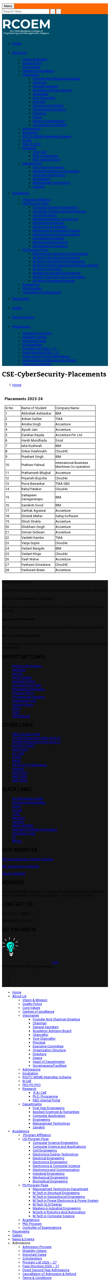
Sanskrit (39, 187)
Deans (37, 117)
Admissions (31, 129)
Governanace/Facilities (50, 125)
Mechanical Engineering (50, 242)
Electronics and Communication (56, 234)
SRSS (16, 708)
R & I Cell (39, 152)
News (16, 806)
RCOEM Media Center (27, 799)
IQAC (16, 712)
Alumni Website (13, 873)
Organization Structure (49, 109)
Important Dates (34, 341)
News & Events (23, 317)
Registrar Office (23, 681)
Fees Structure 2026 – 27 (41, 352)
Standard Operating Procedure (34, 829)
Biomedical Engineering (50, 246)
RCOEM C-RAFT (23, 746)
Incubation (30, 132)
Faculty (17, 674)
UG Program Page (36, 203)
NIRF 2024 (19, 773)
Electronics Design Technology (55, 219)
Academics (20, 193)
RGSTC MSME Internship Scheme (47, 136)
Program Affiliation (37, 200)
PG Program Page (35, 250)
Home (16, 43)
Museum (18, 818)
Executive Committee (48, 105)
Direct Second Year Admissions (46, 356)
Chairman (40, 82)
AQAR (16, 757)
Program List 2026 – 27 (40, 349)
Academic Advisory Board (52, 90)
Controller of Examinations (42, 292)
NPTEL (17, 841)
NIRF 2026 (19, 780)
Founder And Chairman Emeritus (56, 78)
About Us (19, 53)
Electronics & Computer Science (56, 230)
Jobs (16, 814)
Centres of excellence (38, 71)
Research (29, 148)
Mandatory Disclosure (28, 689)
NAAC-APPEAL (23, 826)
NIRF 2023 (19, 776)
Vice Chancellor (44, 98)
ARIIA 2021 (20, 749)
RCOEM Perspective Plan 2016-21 (36, 738)
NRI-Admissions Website (20, 866)
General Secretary (46, 86)
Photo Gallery (22, 677)
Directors (39, 113)
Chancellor (40, 94)
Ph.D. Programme (45, 156)
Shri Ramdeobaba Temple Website (27, 859)
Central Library (22, 704)
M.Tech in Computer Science (53, 281)
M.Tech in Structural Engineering (56, 257)
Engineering (41, 179)
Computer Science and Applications (59, 211)
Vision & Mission (35, 59)
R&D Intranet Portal (26, 734)
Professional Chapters (28, 697)
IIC (14, 837)
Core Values (31, 67)
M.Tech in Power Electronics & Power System (65, 265)
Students (19, 670)
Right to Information (27, 666)
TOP (55, 962)
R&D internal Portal (46, 160)
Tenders (18, 822)
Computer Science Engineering (55, 207)
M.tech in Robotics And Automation (59, 277)
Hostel (17, 810)
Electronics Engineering (50, 227)
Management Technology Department (60, 254)
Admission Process (37, 333)
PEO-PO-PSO (32, 144)
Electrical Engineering (48, 223)
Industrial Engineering (48, 238)
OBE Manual (21, 716)
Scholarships (32, 345)
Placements (20, 299)
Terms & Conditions (37, 364)
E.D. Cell (18, 753)
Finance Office (23, 693)
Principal (39, 102)
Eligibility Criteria (35, 337)
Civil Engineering (45, 215)
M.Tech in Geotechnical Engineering (59, 261)
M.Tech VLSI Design (47, 269)
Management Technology (51, 183)
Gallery (17, 308)
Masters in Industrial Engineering (57, 273)
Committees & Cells (26, 685)
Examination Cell (24, 701)
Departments (32, 163)
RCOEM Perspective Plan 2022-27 (36, 742)
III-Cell (27, 140)
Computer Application (49, 175)
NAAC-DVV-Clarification (29, 765)
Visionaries (31, 75)
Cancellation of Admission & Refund (49, 360)
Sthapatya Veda (24, 833)
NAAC (16, 761)
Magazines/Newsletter (29, 802)
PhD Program (32, 288)
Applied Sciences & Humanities (56, 171)
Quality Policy (32, 63)
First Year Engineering (48, 167)
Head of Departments (49, 121)
